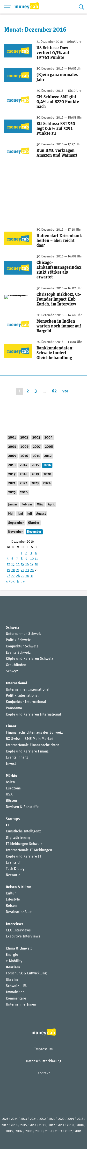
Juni (20, 514)
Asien (10, 782)
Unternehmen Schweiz (24, 634)
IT (7, 825)
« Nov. (10, 581)
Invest (11, 764)
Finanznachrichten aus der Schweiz (34, 733)
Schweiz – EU (17, 986)
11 (36, 559)
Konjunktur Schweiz (22, 646)
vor (65, 391)
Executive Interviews (23, 936)
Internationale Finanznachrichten (32, 745)
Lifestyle (13, 899)
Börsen (11, 801)
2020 (47, 474)
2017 (11, 474)
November (15, 532)
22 (22, 570)
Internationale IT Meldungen (29, 850)
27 (13, 576)
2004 (48, 438)
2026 (24, 492)
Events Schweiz (18, 653)
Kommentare (16, 998)
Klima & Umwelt (19, 948)
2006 (25, 447)
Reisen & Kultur (18, 887)
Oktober (33, 523)
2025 (12, 492)
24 (32, 570)
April (51, 504)
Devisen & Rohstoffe (22, 807)
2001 (12, 438)
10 (32, 559)
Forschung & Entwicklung (26, 973)
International (16, 683)
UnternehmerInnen (21, 1005)
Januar (12, 504)
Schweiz (12, 628)
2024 (47, 483)
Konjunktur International (26, 702)
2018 (23, 474)
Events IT (13, 863)
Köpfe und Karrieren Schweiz (29, 659)
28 (18, 576)
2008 (49, 447)
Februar (27, 504)
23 (27, 570)
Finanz (11, 726)
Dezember (34, 532)
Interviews (14, 924)
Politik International (22, 696)
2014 (23, 465)
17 (31, 564)
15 (22, 564)
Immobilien (15, 992)
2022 (23, 483)
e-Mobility (14, 961)
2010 (24, 456)
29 (22, 576)
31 (31, 576)
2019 (35, 474)
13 (12, 564)
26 (8, 576)
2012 (47, 456)
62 (54, 391)
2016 (47, 465)
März (40, 504)
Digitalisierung (18, 838)
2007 (37, 447)
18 (36, 564)
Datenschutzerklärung (43, 1061)
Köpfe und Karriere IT (23, 856)
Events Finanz (17, 757)
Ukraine (12, 980)
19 (8, 570)
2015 (35, 465)
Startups (13, 819)
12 (8, 564)
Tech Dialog (15, 869)
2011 (36, 456)
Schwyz (12, 671)
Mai (10, 514)
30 (27, 576)
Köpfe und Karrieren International (33, 714)
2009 (12, 456)
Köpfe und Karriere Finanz (27, 751)
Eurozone (13, 788)
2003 (36, 438)
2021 (11, 483)
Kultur (11, 893)
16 (27, 564)
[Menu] (7, 7)
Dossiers (13, 967)
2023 (35, 483)
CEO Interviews (18, 930)
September (16, 523)
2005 (12, 447)
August (41, 514)
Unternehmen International (27, 690)
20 (13, 570)
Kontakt (43, 1073)
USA (9, 794)
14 (18, 564)
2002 (24, 438)
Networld (13, 875)
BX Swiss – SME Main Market (29, 739)
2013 (11, 465)
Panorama (14, 708)
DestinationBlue (19, 912)
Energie (12, 955)
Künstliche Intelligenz (23, 831)
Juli (29, 514)
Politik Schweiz (18, 640)
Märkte (11, 776)
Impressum (43, 1049)
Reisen (11, 906)
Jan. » (21, 581)
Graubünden (16, 665)
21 (17, 570)
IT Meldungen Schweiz (24, 844)
